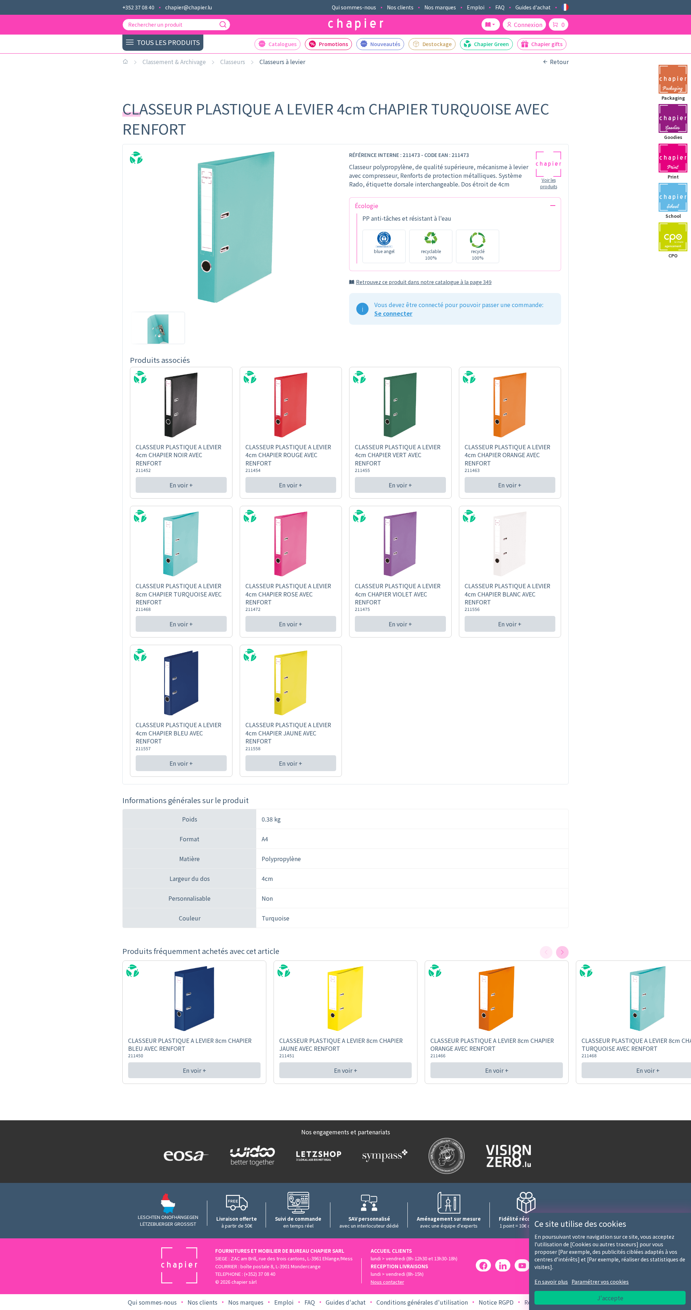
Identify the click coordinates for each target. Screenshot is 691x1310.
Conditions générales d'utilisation (422, 1302)
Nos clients (400, 7)
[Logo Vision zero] (507, 1156)
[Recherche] (222, 24)
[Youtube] (522, 1265)
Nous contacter (387, 1281)
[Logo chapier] (356, 25)
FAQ (500, 7)
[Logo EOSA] (185, 1156)
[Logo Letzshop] (317, 1156)
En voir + (181, 485)
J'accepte (610, 1297)
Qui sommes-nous (354, 7)
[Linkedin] (503, 1265)
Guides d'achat (533, 7)
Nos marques (440, 7)
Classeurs (232, 61)
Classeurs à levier (282, 61)
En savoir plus (551, 1281)
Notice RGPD (496, 1302)
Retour (559, 61)
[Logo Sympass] (383, 1155)
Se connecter (393, 313)
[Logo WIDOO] (251, 1155)
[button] (562, 952)
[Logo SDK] (445, 1156)
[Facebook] (483, 1265)
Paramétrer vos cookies (600, 1281)
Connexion (528, 24)
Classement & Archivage (174, 61)
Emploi (475, 7)
